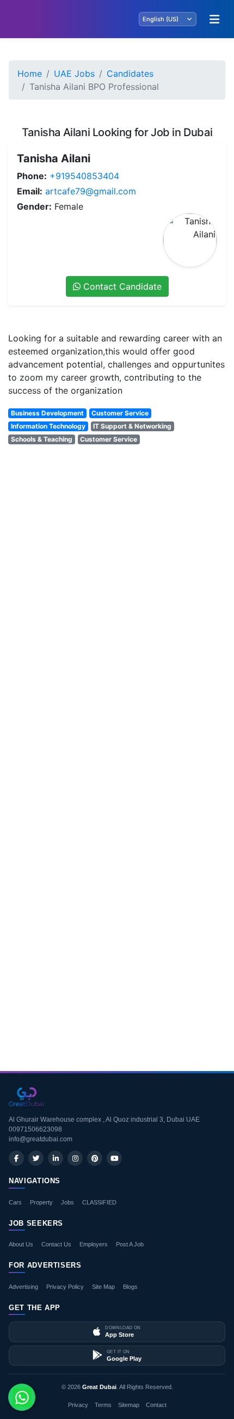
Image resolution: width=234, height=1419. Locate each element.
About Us (21, 1244)
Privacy (78, 1405)
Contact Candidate (121, 286)
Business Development (47, 413)
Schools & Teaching (41, 439)
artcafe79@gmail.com (90, 191)
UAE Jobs (74, 73)
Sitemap (128, 1405)
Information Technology (48, 426)
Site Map (103, 1286)
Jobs (67, 1202)
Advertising (23, 1286)
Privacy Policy (65, 1286)
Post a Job (130, 1244)
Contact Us (56, 1244)
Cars (15, 1202)
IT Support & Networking (132, 426)
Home (29, 73)
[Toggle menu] (214, 19)
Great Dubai (99, 1387)
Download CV (190, 1030)
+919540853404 (84, 175)
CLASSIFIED (99, 1202)
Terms (103, 1405)
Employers (93, 1244)
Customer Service (120, 413)
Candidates (130, 73)
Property (41, 1202)
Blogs (130, 1286)
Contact (156, 1405)
